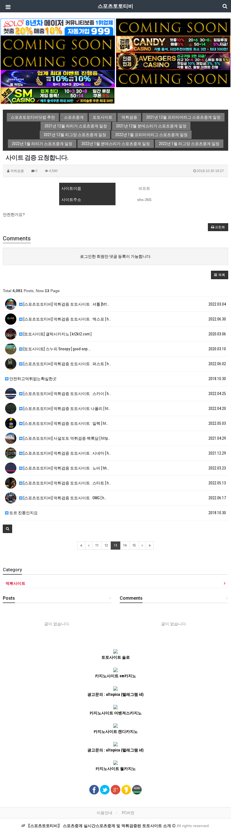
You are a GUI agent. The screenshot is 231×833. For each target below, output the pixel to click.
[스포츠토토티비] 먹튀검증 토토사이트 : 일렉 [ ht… (65, 423)
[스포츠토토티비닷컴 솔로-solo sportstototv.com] (58, 26)
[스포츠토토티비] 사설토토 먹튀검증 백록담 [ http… (66, 438)
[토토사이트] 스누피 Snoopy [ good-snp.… (57, 349)
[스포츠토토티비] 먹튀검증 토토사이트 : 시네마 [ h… (67, 453)
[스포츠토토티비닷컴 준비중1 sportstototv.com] (173, 26)
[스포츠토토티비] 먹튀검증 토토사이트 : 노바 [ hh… (66, 468)
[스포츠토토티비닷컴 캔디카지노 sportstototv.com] (173, 44)
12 (106, 545)
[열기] (7, 7)
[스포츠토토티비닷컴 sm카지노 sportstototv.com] (58, 95)
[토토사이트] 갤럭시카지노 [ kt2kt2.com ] (57, 334)
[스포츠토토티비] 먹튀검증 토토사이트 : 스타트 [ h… (67, 483)
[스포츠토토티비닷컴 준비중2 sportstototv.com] (58, 44)
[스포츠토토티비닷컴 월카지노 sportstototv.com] (58, 78)
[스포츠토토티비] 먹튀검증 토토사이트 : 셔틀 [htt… (66, 304)
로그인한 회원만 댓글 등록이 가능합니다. (115, 256)
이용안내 (104, 813)
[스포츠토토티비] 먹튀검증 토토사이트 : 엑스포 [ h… (67, 319)
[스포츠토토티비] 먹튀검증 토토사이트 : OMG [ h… (64, 498)
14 (124, 545)
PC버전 (128, 813)
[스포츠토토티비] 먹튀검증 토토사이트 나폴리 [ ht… (67, 408)
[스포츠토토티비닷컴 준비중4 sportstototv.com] (58, 61)
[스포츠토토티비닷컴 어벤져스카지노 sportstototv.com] (173, 61)
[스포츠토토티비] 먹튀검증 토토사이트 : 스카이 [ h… (67, 393)
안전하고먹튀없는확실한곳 (32, 378)
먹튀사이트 (15, 583)
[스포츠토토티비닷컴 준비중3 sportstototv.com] (173, 78)
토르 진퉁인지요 (23, 513)
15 (134, 545)
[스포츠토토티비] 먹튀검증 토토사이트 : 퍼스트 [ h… (67, 364)
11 (97, 545)
